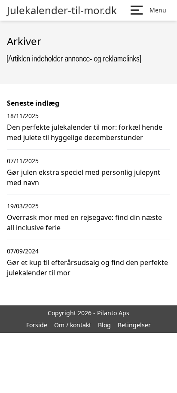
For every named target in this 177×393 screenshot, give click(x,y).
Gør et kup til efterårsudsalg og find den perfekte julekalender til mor (87, 267)
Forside (36, 325)
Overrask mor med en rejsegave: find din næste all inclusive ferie (84, 222)
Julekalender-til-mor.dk (62, 10)
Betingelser (134, 325)
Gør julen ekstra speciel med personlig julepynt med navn (83, 177)
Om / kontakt (72, 325)
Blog (104, 325)
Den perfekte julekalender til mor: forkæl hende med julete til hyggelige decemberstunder (84, 132)
